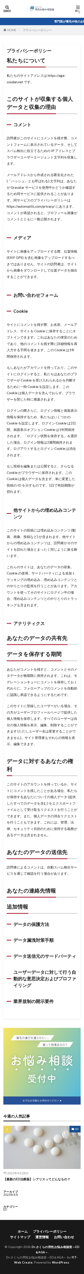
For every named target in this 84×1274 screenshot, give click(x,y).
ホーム (23, 1231)
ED (76, 1129)
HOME (11, 30)
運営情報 (42, 1237)
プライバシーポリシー (37, 30)
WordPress (60, 1262)
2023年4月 (10, 1195)
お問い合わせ (64, 1237)
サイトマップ (20, 1237)
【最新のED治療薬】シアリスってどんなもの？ (36, 1179)
